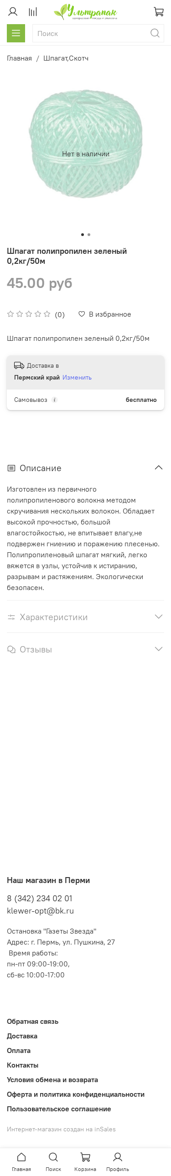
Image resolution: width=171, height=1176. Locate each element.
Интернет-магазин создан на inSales (61, 1129)
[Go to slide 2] (89, 234)
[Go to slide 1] (82, 234)
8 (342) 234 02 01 (39, 898)
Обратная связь (32, 1021)
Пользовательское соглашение (59, 1108)
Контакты (22, 1064)
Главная (19, 57)
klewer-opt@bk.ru (40, 910)
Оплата (19, 1050)
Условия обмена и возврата (52, 1079)
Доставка (22, 1035)
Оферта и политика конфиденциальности (76, 1094)
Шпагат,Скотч (65, 57)
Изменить (77, 377)
